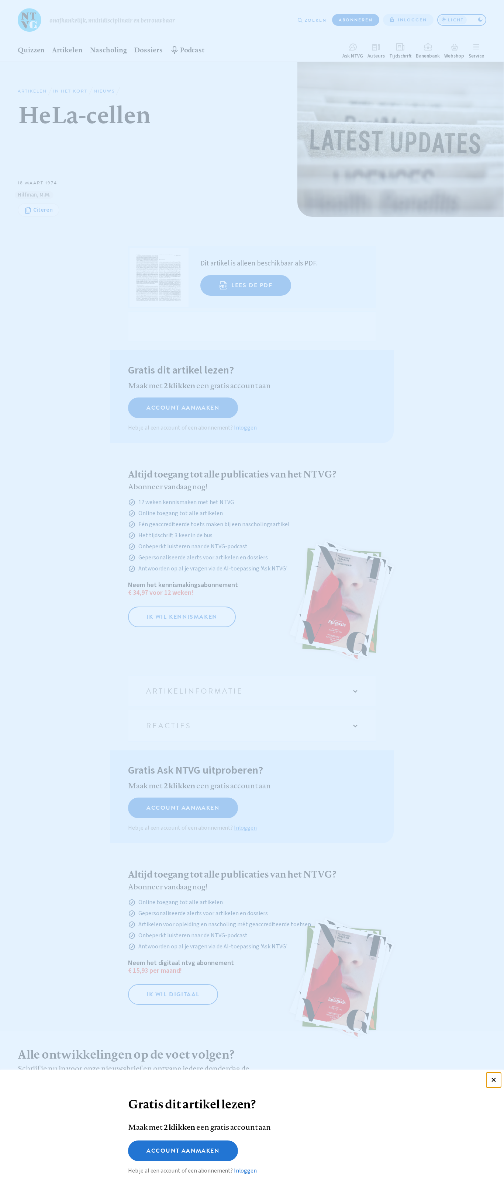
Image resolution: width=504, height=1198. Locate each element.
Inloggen (245, 1171)
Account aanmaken (183, 1150)
